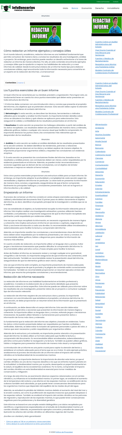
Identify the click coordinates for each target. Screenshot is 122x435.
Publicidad (100, 293)
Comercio (99, 161)
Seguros (99, 307)
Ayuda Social (101, 141)
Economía (87, 8)
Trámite (98, 330)
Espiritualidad (101, 195)
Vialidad (99, 344)
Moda (98, 266)
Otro (97, 276)
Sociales (99, 313)
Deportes (99, 172)
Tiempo (98, 324)
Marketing (99, 256)
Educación (100, 182)
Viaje (97, 340)
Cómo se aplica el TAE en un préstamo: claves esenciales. (28, 422)
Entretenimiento (102, 192)
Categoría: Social (103, 155)
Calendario (100, 151)
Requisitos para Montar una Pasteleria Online (105, 65)
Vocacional (100, 351)
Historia (98, 219)
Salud (97, 300)
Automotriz (100, 138)
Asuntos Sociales (102, 134)
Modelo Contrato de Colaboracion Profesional (106, 71)
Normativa (100, 273)
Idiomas (99, 226)
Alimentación (101, 124)
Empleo (98, 185)
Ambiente (99, 128)
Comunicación (101, 165)
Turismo (98, 337)
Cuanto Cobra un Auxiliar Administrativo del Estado (106, 44)
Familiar (99, 202)
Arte (97, 131)
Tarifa (97, 317)
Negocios (99, 269)
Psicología (100, 290)
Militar (98, 263)
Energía (98, 188)
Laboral (98, 236)
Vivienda (99, 347)
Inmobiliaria (113, 8)
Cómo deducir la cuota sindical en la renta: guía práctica (28, 424)
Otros (97, 280)
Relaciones (100, 297)
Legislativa (100, 242)
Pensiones (99, 283)
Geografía (100, 212)
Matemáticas (101, 259)
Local (97, 249)
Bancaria (99, 148)
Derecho (99, 8)
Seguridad (100, 303)
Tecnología (100, 320)
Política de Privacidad (103, 2)
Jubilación (99, 232)
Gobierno (99, 215)
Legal (97, 239)
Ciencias (99, 158)
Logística (99, 253)
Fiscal (97, 209)
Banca (75, 8)
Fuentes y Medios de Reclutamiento (104, 59)
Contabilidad (101, 168)
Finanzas (99, 205)
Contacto (115, 2)
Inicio (65, 8)
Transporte (100, 334)
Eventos (98, 199)
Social (98, 310)
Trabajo (98, 327)
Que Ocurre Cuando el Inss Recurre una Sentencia (105, 52)
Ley (96, 246)
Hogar (98, 222)
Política (98, 286)
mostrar (21, 83)
